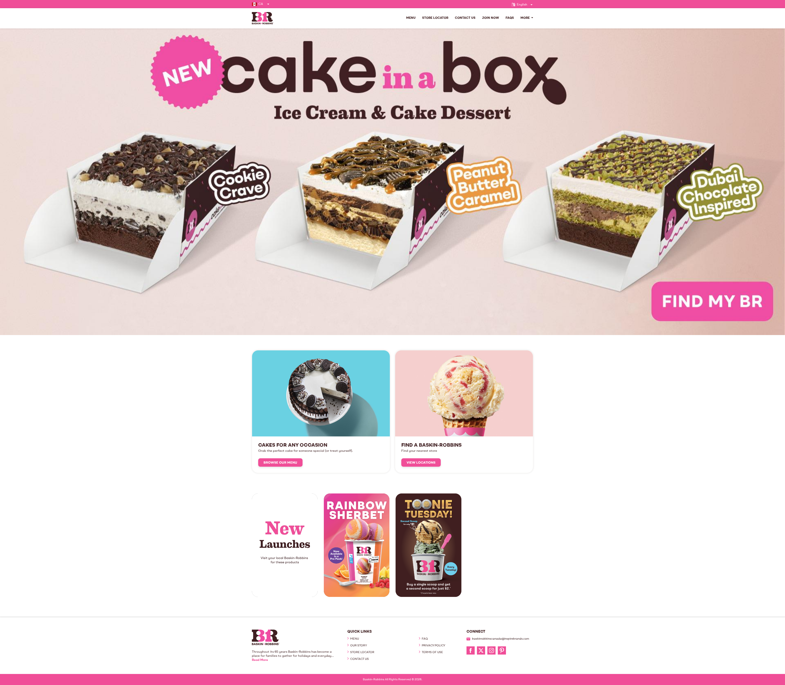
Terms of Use (432, 652)
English (522, 4)
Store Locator (435, 18)
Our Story (358, 645)
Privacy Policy (433, 645)
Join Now (490, 18)
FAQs (510, 18)
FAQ (424, 638)
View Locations (421, 462)
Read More (260, 660)
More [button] (525, 18)
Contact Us (465, 18)
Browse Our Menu (280, 462)
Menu (411, 18)
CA (260, 4)
